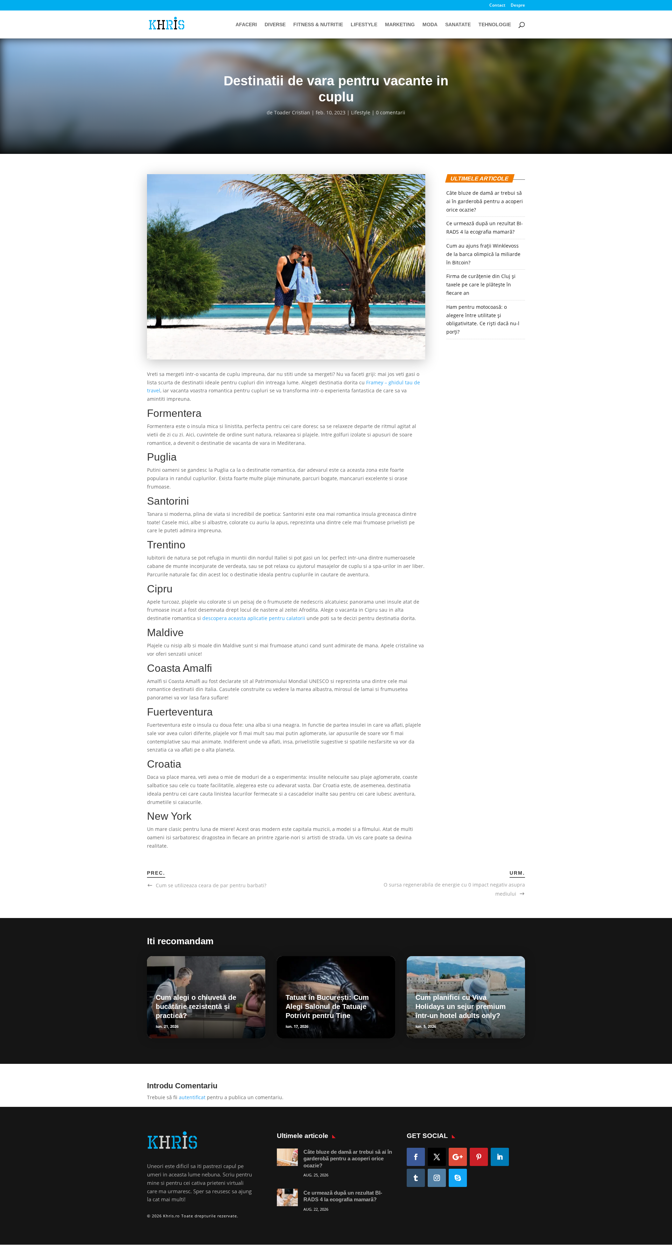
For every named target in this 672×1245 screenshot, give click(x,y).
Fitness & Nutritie (318, 24)
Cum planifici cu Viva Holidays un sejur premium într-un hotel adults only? (460, 1006)
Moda (430, 24)
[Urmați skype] (458, 1178)
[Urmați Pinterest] (479, 1157)
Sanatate (458, 24)
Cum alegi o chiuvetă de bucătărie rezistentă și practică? (196, 1006)
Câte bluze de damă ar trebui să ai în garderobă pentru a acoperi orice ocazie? (484, 201)
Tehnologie (494, 24)
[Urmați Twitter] (437, 1157)
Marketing (400, 24)
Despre (518, 5)
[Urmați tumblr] (416, 1178)
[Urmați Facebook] (416, 1157)
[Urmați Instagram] (437, 1178)
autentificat (192, 1097)
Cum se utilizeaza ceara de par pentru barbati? (211, 885)
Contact (497, 5)
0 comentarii (390, 112)
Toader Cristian (292, 112)
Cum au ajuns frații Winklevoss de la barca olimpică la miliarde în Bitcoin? (483, 254)
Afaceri (246, 24)
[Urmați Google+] (458, 1157)
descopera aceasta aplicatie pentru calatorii (253, 618)
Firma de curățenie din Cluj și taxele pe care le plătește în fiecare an (481, 284)
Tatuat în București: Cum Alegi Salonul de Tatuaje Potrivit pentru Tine (327, 1006)
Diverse (275, 24)
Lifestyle (364, 24)
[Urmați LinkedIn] (500, 1157)
